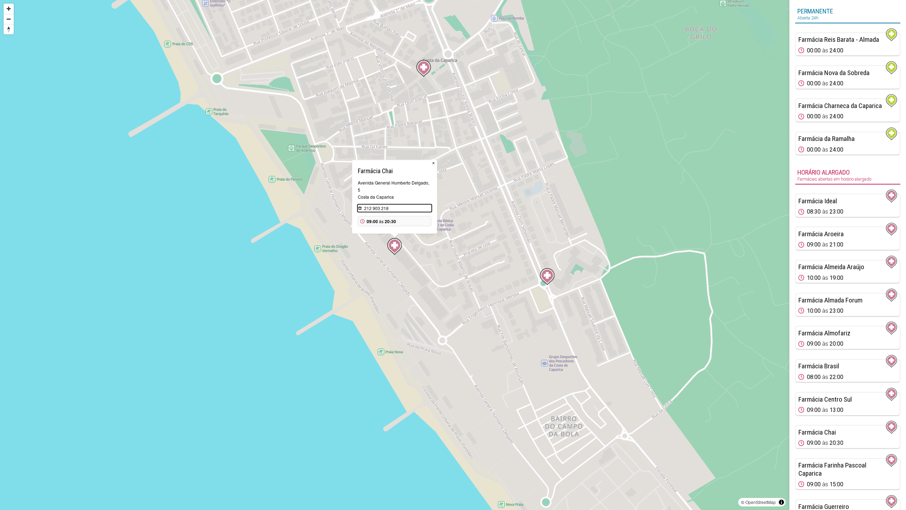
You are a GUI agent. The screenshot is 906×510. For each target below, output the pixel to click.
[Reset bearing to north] (9, 29)
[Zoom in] (9, 9)
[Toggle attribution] (781, 502)
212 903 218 (376, 208)
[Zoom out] (9, 19)
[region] (394, 255)
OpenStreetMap (760, 502)
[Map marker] (423, 68)
